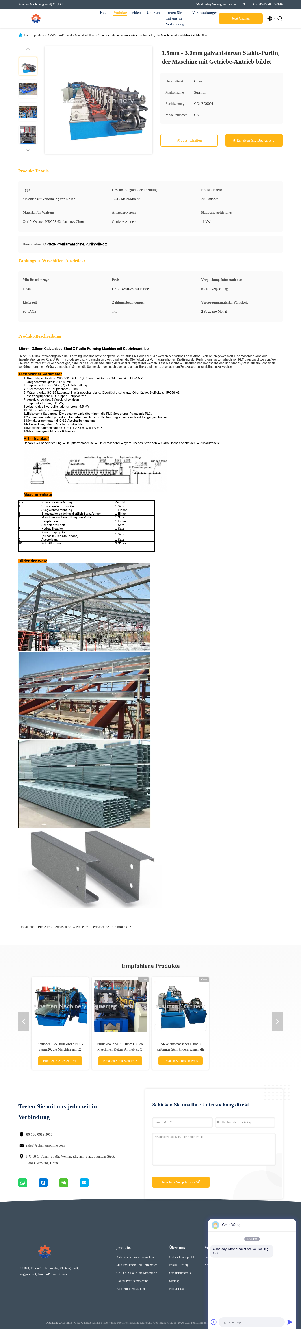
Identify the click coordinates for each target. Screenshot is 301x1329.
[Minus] (290, 1225)
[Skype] (49, 1186)
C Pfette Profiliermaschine (53, 927)
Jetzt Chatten (241, 18)
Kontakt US (176, 1288)
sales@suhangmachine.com (45, 1145)
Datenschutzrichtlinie (59, 1322)
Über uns (154, 12)
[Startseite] (36, 18)
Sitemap (174, 1281)
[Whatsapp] (28, 1186)
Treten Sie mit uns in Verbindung (175, 18)
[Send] (290, 1322)
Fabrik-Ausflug (178, 1265)
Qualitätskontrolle (180, 1273)
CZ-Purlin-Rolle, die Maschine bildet (71, 35)
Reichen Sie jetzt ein (179, 1182)
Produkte (120, 12)
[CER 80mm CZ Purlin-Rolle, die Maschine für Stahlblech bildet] (201, 1005)
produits (39, 35)
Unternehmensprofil (181, 1257)
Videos (136, 12)
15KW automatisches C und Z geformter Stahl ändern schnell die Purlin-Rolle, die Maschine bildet (57, 1049)
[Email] (90, 1186)
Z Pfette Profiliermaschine (91, 927)
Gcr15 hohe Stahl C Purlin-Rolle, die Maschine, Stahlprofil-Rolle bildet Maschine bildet (261, 1049)
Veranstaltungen (203, 12)
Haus (104, 12)
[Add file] (214, 1322)
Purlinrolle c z (121, 927)
